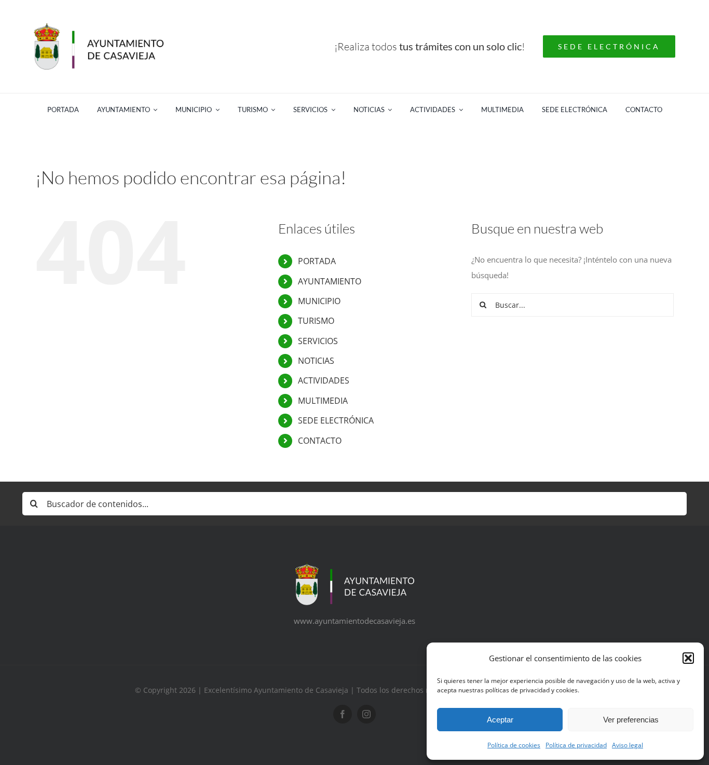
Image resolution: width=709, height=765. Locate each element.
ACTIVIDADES (323, 380)
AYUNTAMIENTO (329, 281)
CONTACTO (320, 440)
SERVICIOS (318, 341)
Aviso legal (627, 745)
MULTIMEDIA (323, 400)
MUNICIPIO (319, 301)
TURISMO (316, 320)
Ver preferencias (631, 719)
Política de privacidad (576, 745)
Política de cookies (513, 745)
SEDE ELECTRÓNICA (336, 420)
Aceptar (500, 719)
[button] (688, 658)
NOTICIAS (316, 360)
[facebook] (342, 714)
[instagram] (366, 714)
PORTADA (317, 261)
